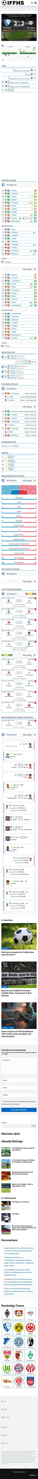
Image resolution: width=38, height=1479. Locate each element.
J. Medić (13, 238)
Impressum (32, 1475)
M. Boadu (11, 83)
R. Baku (13, 287)
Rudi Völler (15, 1214)
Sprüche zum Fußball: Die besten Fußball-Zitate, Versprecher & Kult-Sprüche (16, 993)
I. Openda (14, 418)
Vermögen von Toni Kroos (20, 1202)
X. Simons (14, 299)
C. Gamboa (14, 235)
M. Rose (6, 346)
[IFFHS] (12, 2)
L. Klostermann (16, 281)
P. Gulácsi (14, 275)
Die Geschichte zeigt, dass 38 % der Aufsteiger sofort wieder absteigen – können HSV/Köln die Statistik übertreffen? (19, 1282)
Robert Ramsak (16, 335)
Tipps (11, 1027)
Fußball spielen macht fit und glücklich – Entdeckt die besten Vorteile (19, 1263)
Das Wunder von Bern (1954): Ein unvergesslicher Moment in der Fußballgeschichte (18, 1272)
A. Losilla (10, 397)
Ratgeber (5, 948)
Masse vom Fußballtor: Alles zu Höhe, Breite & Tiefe (22, 1185)
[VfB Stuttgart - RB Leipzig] (19, 674)
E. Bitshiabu (14, 320)
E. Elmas (13, 329)
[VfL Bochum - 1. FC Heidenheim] (19, 635)
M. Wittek (14, 212)
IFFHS (6, 1289)
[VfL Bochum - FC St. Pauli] (19, 613)
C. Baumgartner (13, 79)
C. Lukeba (14, 415)
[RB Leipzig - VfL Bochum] (19, 724)
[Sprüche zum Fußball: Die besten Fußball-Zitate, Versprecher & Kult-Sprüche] (19, 975)
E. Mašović (14, 232)
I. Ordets (13, 197)
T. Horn (13, 229)
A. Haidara (14, 326)
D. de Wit (13, 215)
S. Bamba (14, 248)
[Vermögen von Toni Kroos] (6, 1210)
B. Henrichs (14, 411)
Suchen (3, 1123)
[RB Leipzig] (31, 24)
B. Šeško (10, 432)
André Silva (14, 435)
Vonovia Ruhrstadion (13, 16)
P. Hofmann (14, 254)
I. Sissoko (14, 209)
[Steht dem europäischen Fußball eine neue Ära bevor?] (19, 936)
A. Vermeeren (15, 290)
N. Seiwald (14, 278)
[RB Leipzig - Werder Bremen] (19, 685)
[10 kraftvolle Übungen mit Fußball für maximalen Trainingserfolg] (6, 1168)
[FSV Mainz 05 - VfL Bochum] (19, 624)
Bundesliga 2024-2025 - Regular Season (16, 15)
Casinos (5, 1027)
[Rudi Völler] (6, 1222)
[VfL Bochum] (7, 24)
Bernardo (14, 200)
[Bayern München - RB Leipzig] (19, 696)
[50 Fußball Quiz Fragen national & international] (6, 1156)
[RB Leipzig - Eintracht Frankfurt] (19, 707)
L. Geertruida (15, 317)
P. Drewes (14, 190)
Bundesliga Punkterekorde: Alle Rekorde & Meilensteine (22, 1173)
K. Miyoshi (14, 241)
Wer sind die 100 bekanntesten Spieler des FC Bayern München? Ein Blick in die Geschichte (24, 1227)
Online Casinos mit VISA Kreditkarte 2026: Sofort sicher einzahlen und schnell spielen (17, 1034)
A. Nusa (27, 75)
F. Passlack (14, 203)
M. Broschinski (24, 87)
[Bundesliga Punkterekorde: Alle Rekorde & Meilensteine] (6, 1180)
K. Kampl (14, 293)
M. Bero (13, 206)
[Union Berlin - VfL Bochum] (19, 645)
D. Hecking (7, 262)
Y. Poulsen (14, 338)
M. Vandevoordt (16, 313)
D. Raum (26, 71)
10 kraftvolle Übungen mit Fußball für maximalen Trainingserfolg (23, 1161)
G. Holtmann (24, 83)
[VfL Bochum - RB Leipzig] (19, 602)
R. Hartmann (15, 446)
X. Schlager (14, 428)
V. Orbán (16, 71)
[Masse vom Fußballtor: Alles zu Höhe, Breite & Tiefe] (6, 1192)
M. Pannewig (14, 393)
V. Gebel (13, 332)
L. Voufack (14, 323)
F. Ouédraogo (15, 422)
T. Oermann (14, 194)
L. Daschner (14, 245)
